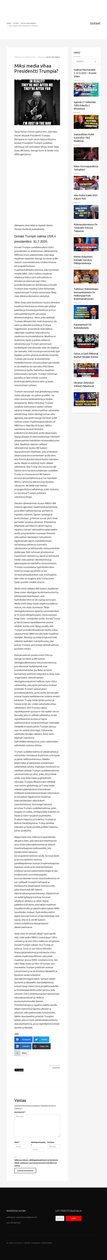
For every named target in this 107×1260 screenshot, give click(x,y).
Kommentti (20, 1112)
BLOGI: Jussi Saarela (53, 57)
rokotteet (56, 1068)
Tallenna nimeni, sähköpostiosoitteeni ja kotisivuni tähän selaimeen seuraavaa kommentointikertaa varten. (36, 1163)
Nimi (17, 1142)
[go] (95, 61)
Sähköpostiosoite (37, 1143)
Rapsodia (18, 1243)
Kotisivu (50, 1142)
